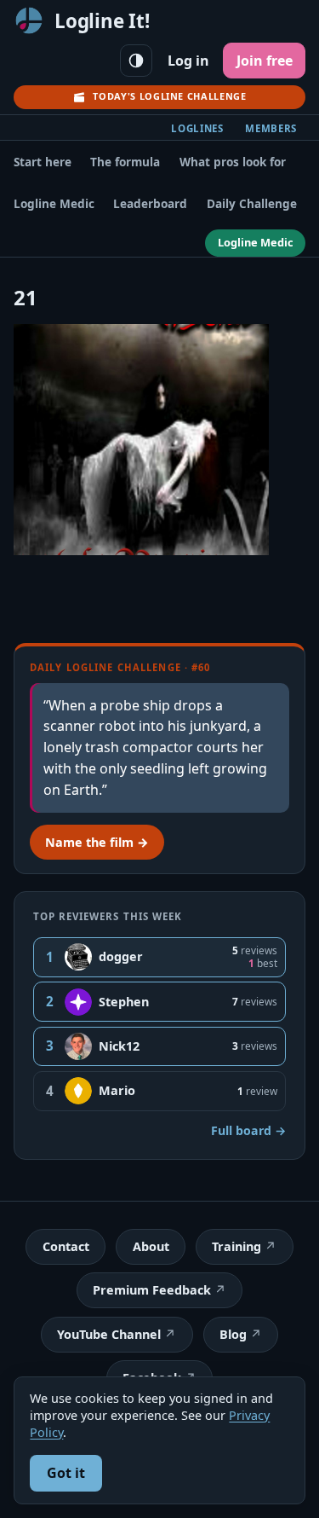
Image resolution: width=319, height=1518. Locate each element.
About (151, 1246)
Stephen (124, 1002)
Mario (117, 1090)
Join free (264, 60)
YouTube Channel (109, 1334)
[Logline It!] (29, 20)
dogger (121, 956)
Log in (188, 60)
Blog (233, 1334)
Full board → (248, 1130)
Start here (42, 162)
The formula (125, 162)
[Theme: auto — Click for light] (136, 60)
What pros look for (232, 162)
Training (236, 1246)
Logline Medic (54, 203)
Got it (66, 1472)
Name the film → (97, 842)
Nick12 (119, 1046)
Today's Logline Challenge (169, 96)
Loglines (197, 128)
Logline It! (102, 21)
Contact (66, 1246)
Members (271, 128)
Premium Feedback (152, 1290)
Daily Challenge (252, 203)
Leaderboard (150, 203)
